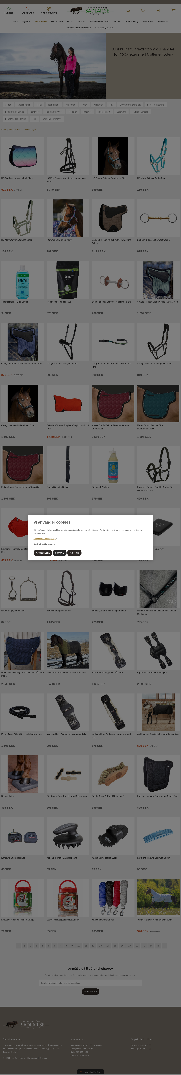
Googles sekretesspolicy (45, 539)
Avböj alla (74, 553)
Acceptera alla (43, 553)
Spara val (59, 553)
